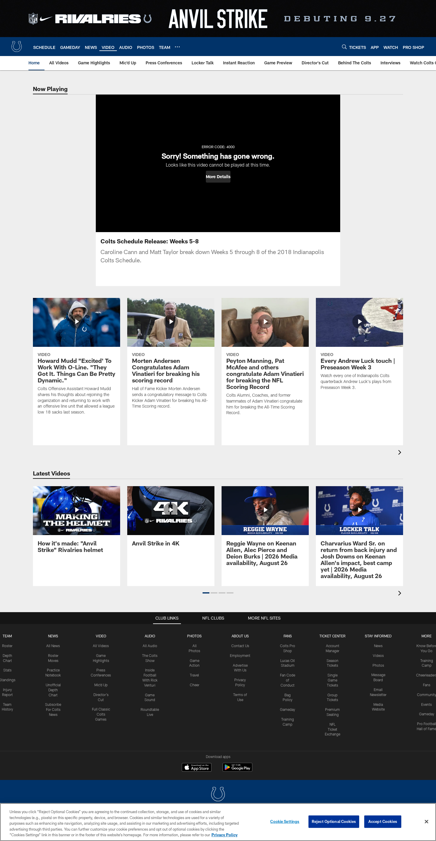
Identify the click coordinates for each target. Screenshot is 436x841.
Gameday (287, 709)
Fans (426, 685)
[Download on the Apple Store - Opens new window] (196, 768)
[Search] (344, 47)
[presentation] (400, 453)
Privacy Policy (224, 834)
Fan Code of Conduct (287, 680)
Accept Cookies (382, 821)
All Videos (101, 646)
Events (426, 704)
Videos (378, 655)
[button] (218, 177)
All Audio (150, 646)
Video (101, 636)
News (53, 636)
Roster (7, 646)
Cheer (194, 685)
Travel (194, 675)
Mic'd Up (101, 685)
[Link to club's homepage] (16, 46)
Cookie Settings (284, 821)
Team (7, 636)
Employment (240, 655)
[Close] (426, 821)
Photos (194, 636)
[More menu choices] (177, 46)
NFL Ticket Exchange (332, 729)
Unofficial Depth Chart (53, 690)
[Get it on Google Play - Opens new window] (237, 770)
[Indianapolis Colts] (218, 795)
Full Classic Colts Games (101, 714)
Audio (150, 636)
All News (53, 646)
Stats (7, 670)
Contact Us (240, 646)
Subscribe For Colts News (53, 709)
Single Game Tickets (332, 680)
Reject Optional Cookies (334, 821)
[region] (218, 822)
